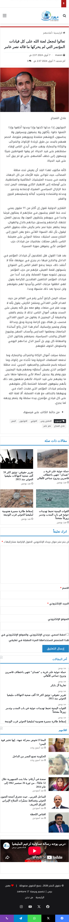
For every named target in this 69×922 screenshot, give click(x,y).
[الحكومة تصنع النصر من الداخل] (59, 764)
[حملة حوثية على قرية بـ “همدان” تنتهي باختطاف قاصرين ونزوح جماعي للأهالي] (52, 458)
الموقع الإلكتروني (58, 619)
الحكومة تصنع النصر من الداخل (29, 756)
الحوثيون (23, 421)
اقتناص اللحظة (38, 814)
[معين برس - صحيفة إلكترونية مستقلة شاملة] (50, 15)
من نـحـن (29, 897)
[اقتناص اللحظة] (59, 822)
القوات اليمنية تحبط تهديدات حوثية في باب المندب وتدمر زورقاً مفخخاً (54, 515)
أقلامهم (47, 33)
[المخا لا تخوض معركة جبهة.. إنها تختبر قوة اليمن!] (59, 745)
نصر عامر (47, 426)
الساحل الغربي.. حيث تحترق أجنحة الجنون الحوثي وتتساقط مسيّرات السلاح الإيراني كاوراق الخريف (23, 800)
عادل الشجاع (59, 426)
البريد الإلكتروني (58, 603)
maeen (58, 55)
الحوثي (34, 421)
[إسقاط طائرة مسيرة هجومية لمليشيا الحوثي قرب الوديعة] (16, 498)
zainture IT (23, 891)
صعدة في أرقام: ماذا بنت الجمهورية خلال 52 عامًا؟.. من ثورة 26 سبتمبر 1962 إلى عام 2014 (24, 783)
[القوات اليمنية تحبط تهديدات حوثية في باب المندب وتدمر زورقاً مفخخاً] (52, 498)
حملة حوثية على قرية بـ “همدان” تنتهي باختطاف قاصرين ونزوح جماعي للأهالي (53, 475)
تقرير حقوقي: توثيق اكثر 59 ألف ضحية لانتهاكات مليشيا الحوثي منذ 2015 (18, 476)
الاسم (64, 588)
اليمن (13, 421)
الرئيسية (58, 33)
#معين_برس (46, 421)
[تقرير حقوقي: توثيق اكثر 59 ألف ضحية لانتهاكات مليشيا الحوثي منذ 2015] (16, 459)
